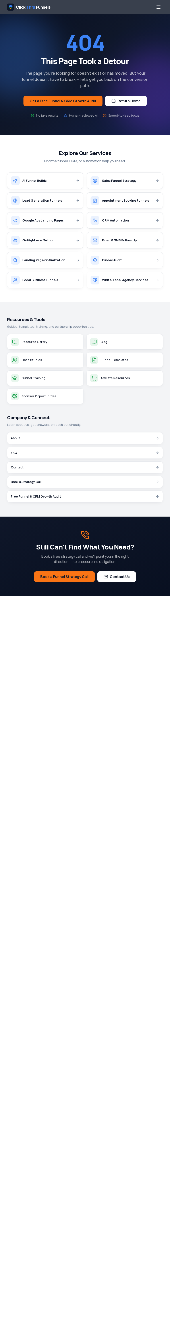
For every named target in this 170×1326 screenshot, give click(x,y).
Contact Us (120, 576)
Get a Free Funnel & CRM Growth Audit (63, 101)
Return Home (129, 101)
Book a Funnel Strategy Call (64, 576)
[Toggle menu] (158, 7)
